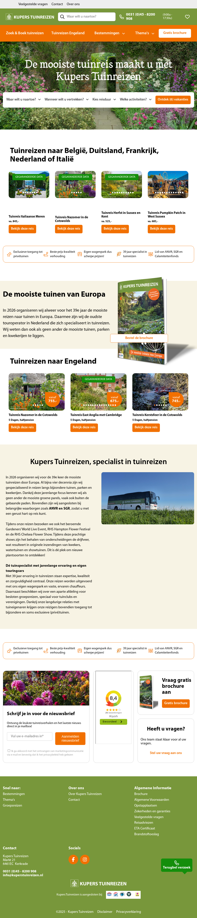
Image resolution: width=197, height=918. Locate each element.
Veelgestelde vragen (33, 4)
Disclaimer (104, 912)
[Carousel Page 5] (30, 192)
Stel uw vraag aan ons (166, 753)
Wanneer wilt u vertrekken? (64, 99)
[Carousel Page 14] (182, 192)
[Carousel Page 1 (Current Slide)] (21, 192)
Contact (57, 4)
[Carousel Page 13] (180, 192)
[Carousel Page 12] (178, 192)
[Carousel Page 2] (23, 192)
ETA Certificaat (144, 828)
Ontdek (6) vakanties (173, 99)
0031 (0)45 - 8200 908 (140, 17)
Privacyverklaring (128, 912)
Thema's (142, 33)
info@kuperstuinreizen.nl (23, 875)
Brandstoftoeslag (146, 834)
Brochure (141, 794)
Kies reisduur (102, 99)
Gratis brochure (174, 33)
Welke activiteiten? (133, 99)
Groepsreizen (12, 806)
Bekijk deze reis (22, 229)
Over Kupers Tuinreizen (85, 794)
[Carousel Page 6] (32, 192)
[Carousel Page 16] (115, 405)
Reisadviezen (143, 823)
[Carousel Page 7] (34, 192)
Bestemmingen (106, 33)
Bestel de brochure (139, 338)
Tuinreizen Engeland (68, 33)
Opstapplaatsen (145, 806)
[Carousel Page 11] (133, 192)
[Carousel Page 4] (27, 192)
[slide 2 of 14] (168, 190)
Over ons (73, 4)
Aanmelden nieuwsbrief (70, 738)
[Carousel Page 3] (25, 192)
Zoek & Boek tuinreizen (25, 33)
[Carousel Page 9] (128, 192)
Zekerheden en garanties (152, 811)
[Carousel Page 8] (37, 192)
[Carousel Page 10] (130, 192)
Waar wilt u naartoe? (21, 99)
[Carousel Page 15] (113, 405)
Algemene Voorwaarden (151, 800)
